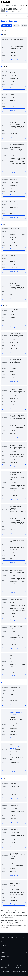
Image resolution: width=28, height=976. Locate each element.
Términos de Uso (6, 971)
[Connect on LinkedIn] (19, 937)
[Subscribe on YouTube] (12, 937)
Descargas (13, 59)
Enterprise (4, 949)
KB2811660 (19, 712)
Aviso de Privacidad (16, 971)
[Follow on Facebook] (8, 937)
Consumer (4, 945)
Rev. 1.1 (20, 11)
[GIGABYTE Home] (5, 2)
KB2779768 (13, 714)
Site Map (24, 971)
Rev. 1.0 (14, 11)
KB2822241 (13, 712)
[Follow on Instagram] (15, 937)
